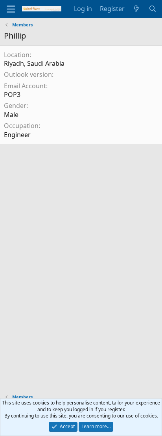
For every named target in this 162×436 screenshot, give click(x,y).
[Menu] (11, 9)
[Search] (152, 8)
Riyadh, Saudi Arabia (34, 63)
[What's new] (137, 8)
